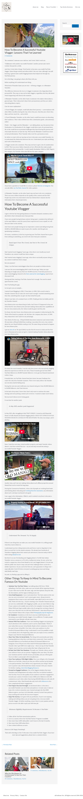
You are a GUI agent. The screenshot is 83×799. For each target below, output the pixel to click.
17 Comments (34, 770)
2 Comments (8, 56)
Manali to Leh (16, 554)
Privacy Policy (14, 795)
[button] (57, 7)
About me (35, 7)
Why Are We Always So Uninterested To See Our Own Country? (15, 775)
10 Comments (8, 778)
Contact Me (23, 795)
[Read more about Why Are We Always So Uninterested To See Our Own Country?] (17, 764)
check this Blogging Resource (30, 668)
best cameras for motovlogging (35, 274)
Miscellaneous (17, 778)
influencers (44, 681)
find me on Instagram (43, 186)
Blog (42, 7)
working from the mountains (34, 490)
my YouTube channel (20, 188)
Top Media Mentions (66, 7)
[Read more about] (42, 762)
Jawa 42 (12, 329)
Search (64, 23)
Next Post (53, 744)
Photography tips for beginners (43, 612)
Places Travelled (51, 7)
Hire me (77, 7)
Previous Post (7, 744)
